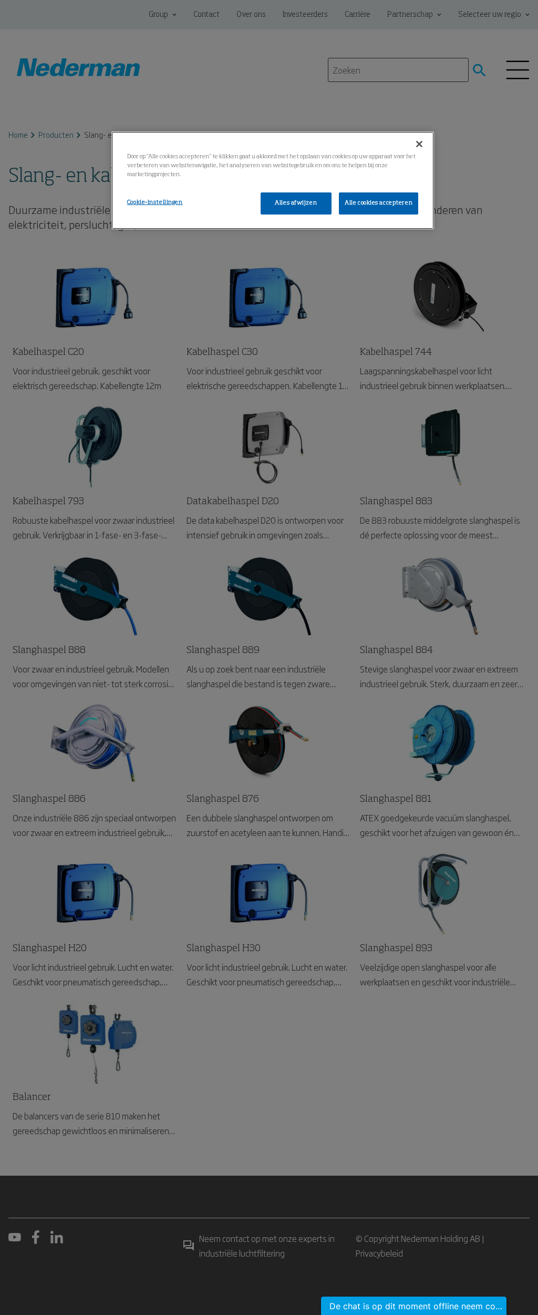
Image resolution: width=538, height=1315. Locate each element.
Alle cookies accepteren (378, 203)
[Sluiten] (419, 144)
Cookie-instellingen (155, 202)
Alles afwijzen (296, 203)
